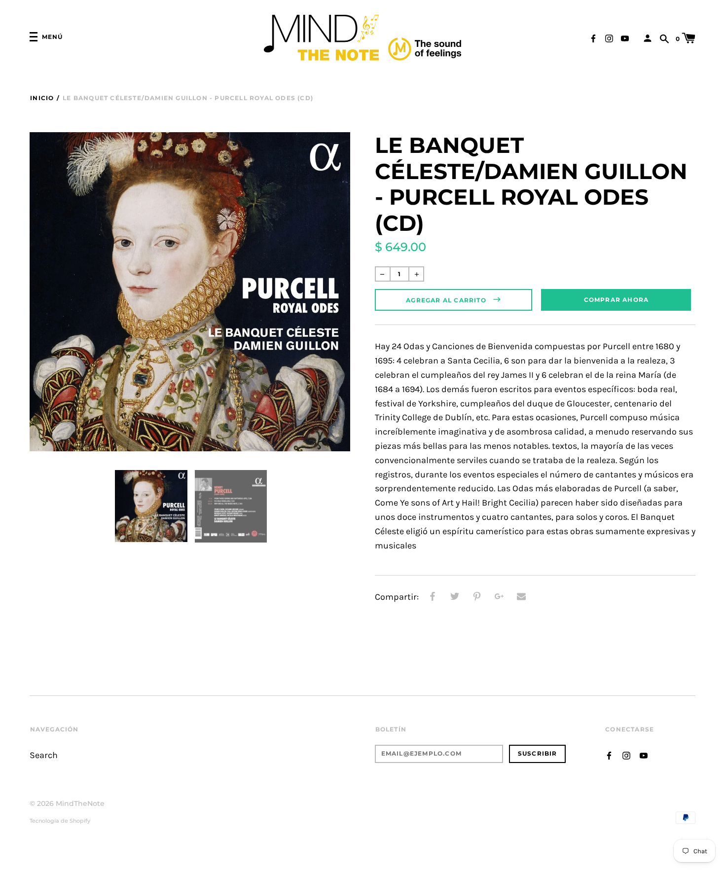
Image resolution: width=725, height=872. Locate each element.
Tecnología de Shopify (60, 820)
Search (44, 755)
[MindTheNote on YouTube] (625, 37)
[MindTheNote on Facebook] (593, 37)
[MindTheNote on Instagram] (609, 37)
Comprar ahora (616, 299)
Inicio (42, 98)
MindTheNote (80, 803)
